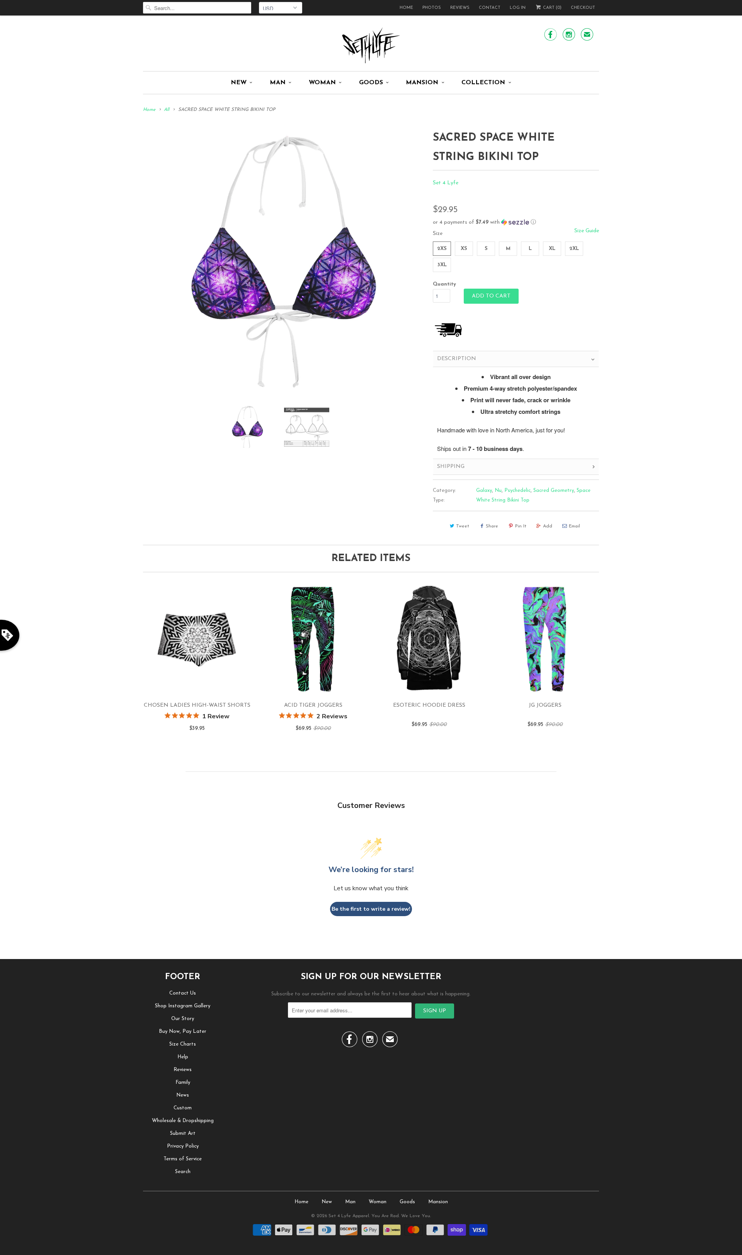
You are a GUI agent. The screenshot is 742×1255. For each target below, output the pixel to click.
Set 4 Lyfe (445, 183)
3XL (442, 264)
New (239, 83)
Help (182, 1056)
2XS (442, 248)
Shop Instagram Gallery (182, 1005)
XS (464, 248)
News (182, 1095)
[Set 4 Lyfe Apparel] (371, 45)
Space (584, 490)
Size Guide (586, 231)
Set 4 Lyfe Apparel (348, 1216)
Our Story (182, 1018)
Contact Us (182, 993)
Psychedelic (517, 490)
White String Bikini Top (502, 500)
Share (492, 526)
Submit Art (183, 1133)
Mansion (422, 83)
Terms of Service (182, 1158)
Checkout (583, 8)
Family (182, 1082)
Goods (371, 83)
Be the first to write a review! (371, 909)
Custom (183, 1107)
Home (406, 8)
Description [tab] (456, 359)
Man (278, 83)
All (166, 109)
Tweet (462, 526)
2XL (574, 248)
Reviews (460, 8)
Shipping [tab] (451, 466)
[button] (516, 222)
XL (552, 248)
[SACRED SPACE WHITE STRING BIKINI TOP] (284, 263)
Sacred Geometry (553, 490)
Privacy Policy (183, 1146)
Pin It (520, 526)
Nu (498, 490)
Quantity (444, 284)
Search (183, 1171)
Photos (431, 8)
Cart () (552, 8)
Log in (518, 8)
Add (547, 526)
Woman (322, 83)
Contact (489, 8)
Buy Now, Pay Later (182, 1031)
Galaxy (484, 490)
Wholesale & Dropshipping (183, 1120)
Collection (483, 83)
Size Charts (182, 1044)
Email (574, 526)
